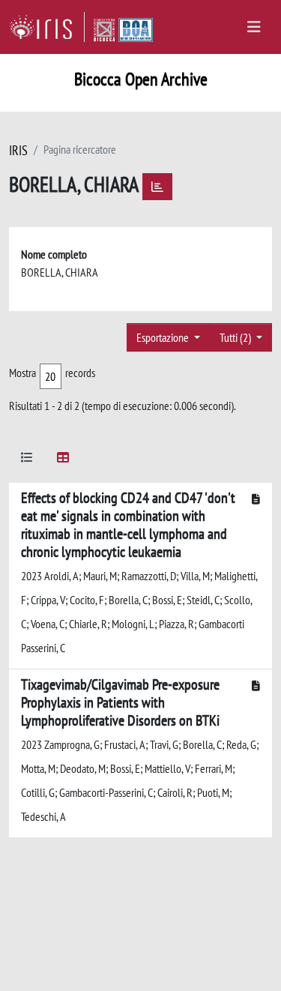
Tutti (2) (236, 337)
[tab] (27, 460)
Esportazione (163, 337)
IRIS (18, 150)
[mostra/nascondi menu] (254, 27)
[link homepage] (47, 27)
